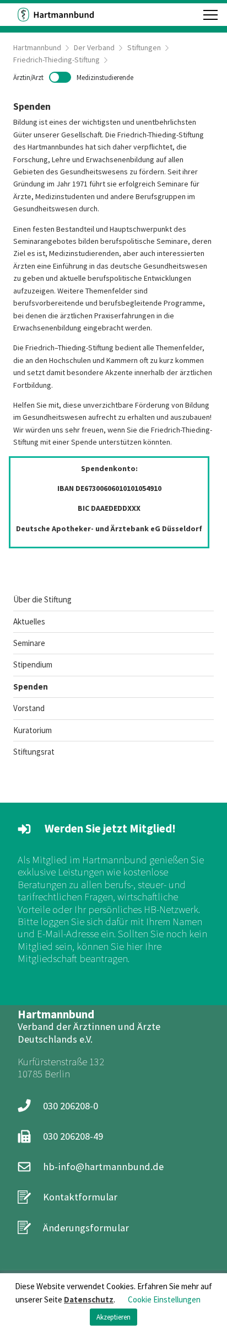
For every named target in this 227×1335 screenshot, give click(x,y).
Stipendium (32, 664)
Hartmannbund (37, 47)
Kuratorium (32, 730)
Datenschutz (89, 1299)
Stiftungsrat (34, 751)
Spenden (30, 686)
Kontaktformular (80, 1196)
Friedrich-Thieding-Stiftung (56, 60)
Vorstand (29, 708)
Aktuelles (29, 621)
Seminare (29, 643)
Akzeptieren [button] (113, 1317)
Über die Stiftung (42, 599)
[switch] (73, 77)
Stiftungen (144, 47)
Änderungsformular (86, 1227)
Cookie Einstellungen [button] (164, 1299)
